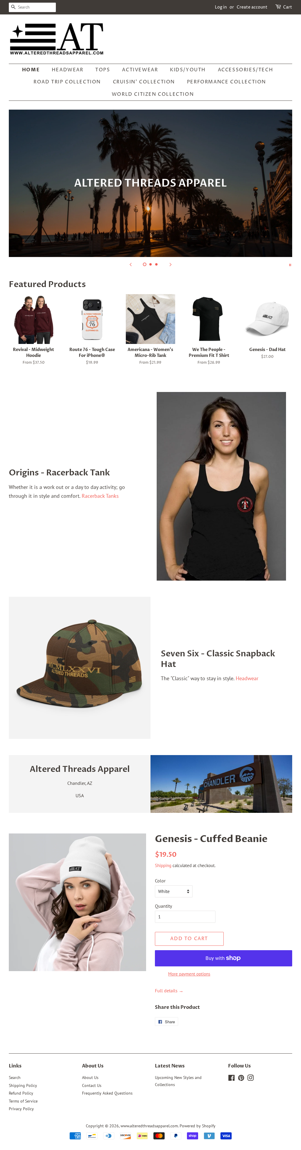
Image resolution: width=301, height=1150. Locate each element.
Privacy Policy (21, 1108)
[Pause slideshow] (290, 264)
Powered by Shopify (197, 1125)
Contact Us (91, 1085)
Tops (102, 70)
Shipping (163, 865)
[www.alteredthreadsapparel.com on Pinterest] (241, 1079)
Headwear (67, 70)
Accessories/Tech (245, 70)
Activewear (140, 70)
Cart (287, 7)
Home (31, 70)
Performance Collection (226, 82)
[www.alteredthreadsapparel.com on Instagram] (250, 1079)
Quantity (163, 906)
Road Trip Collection (67, 82)
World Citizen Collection (153, 94)
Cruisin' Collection (144, 82)
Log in (221, 7)
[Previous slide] (130, 264)
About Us (90, 1077)
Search (15, 1077)
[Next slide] (170, 264)
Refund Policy (21, 1093)
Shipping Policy (23, 1085)
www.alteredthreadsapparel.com (149, 1125)
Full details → (169, 991)
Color (160, 881)
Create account (252, 7)
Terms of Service (23, 1101)
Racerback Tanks (100, 495)
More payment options (189, 974)
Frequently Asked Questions (107, 1093)
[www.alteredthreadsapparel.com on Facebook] (231, 1079)
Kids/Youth (188, 70)
